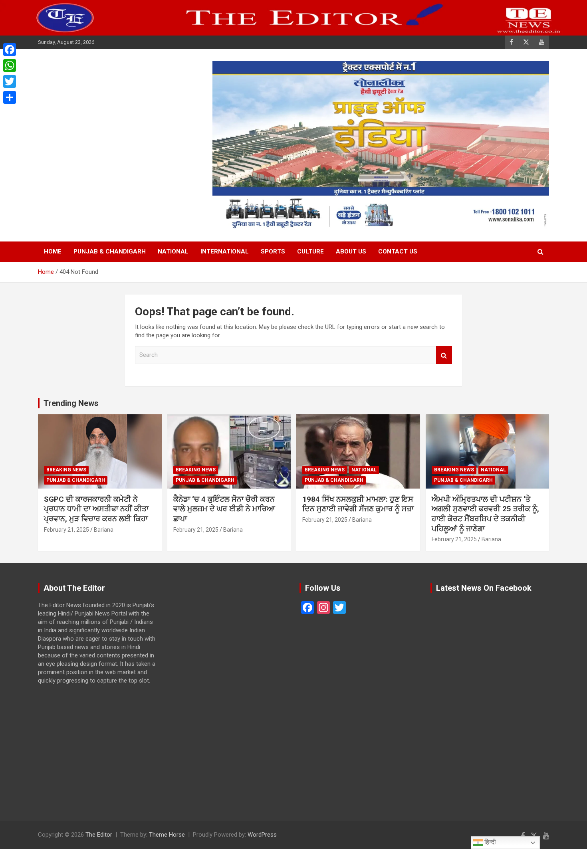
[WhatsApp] (10, 65)
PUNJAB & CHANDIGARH (109, 251)
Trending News (71, 403)
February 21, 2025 (66, 529)
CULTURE (310, 251)
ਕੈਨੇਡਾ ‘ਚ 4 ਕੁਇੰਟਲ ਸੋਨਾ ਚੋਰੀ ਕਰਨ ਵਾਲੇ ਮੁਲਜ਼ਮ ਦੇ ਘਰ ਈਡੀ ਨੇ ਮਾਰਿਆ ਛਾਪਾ (224, 509)
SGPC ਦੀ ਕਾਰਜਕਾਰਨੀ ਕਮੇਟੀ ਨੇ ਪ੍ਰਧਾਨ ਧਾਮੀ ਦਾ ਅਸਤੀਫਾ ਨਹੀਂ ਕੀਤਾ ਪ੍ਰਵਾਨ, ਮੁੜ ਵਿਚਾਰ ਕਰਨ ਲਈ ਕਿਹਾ (96, 509)
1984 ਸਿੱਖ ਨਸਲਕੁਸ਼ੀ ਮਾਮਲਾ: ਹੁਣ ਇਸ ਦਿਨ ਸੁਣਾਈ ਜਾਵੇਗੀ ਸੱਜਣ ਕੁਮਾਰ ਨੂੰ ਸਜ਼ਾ (358, 504)
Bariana (103, 529)
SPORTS (273, 251)
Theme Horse (167, 834)
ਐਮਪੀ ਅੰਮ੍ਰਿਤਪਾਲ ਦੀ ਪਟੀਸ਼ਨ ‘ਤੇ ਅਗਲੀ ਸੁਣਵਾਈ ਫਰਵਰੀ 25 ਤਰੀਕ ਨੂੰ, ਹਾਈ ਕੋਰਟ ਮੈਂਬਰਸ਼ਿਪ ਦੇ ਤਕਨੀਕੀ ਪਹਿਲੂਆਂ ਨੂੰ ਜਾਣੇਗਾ (485, 514)
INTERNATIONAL (224, 251)
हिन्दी (489, 842)
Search (444, 355)
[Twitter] (10, 81)
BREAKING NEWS (66, 470)
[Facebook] (10, 49)
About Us (351, 251)
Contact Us (397, 251)
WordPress (262, 834)
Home (52, 251)
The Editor (98, 834)
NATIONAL (173, 251)
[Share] (10, 97)
